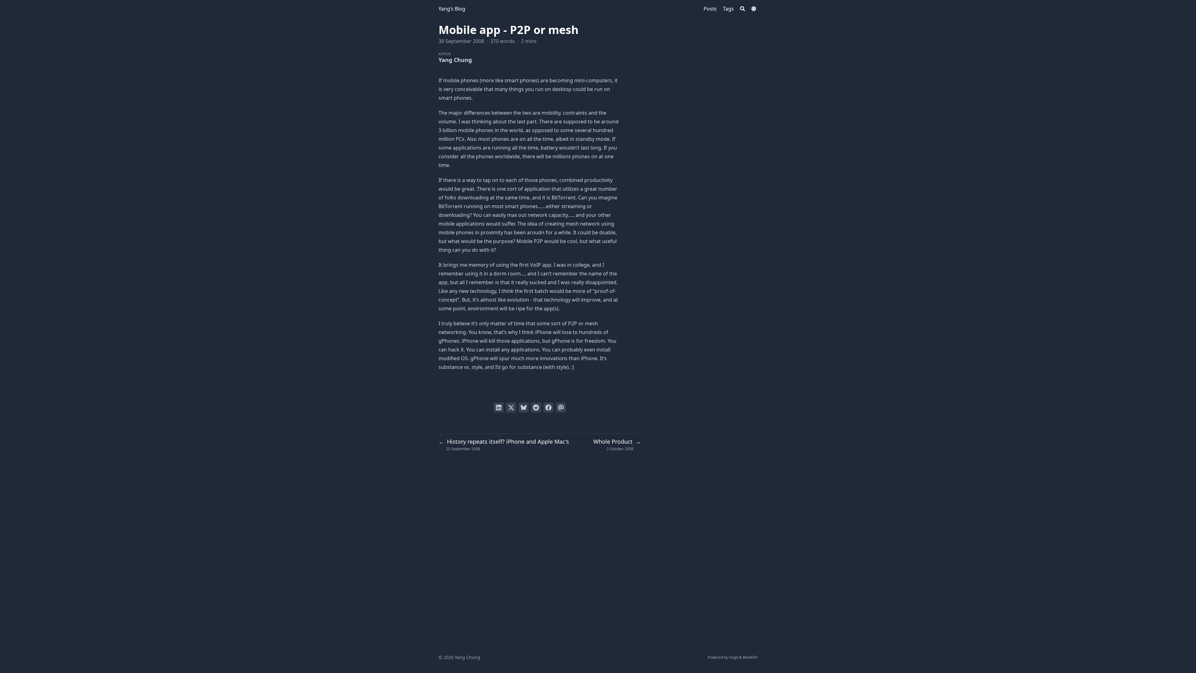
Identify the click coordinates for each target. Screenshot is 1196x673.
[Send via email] (561, 408)
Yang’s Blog (452, 8)
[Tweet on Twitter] (511, 408)
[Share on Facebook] (548, 408)
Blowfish (750, 657)
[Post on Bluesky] (524, 408)
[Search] (742, 8)
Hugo (733, 657)
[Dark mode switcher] (753, 8)
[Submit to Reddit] (536, 408)
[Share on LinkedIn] (499, 408)
